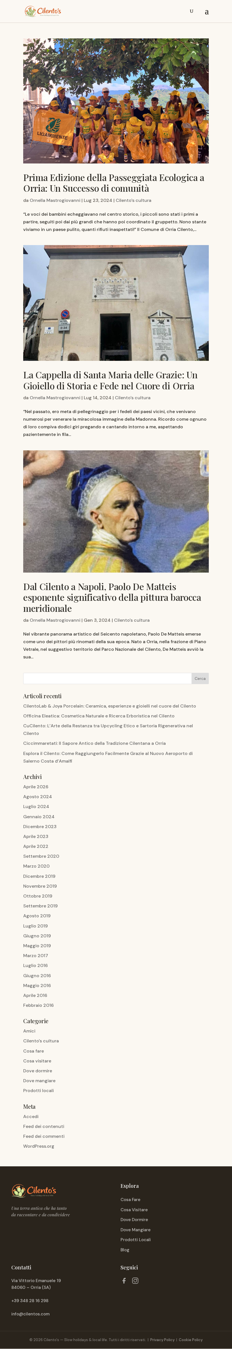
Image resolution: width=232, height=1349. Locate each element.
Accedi (30, 1116)
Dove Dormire (134, 1220)
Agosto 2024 (37, 797)
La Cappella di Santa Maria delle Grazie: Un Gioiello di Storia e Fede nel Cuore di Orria (110, 379)
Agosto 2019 (37, 916)
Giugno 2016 (37, 976)
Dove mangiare (39, 1081)
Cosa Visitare (134, 1210)
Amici (29, 1031)
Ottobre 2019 (37, 896)
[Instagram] (135, 1281)
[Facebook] (124, 1281)
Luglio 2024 (36, 806)
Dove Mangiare (136, 1230)
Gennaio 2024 (39, 817)
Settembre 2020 (41, 856)
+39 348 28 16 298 (29, 1301)
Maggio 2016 (37, 985)
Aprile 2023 (35, 836)
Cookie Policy (191, 1339)
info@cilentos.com (30, 1314)
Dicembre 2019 (39, 876)
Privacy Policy (162, 1339)
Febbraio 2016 (38, 1005)
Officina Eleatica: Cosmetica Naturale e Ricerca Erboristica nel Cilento (99, 716)
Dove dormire (37, 1071)
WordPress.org (38, 1146)
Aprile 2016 (35, 995)
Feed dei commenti (44, 1136)
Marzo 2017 (35, 956)
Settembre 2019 (40, 906)
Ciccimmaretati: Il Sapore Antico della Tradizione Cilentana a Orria (94, 743)
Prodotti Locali (136, 1240)
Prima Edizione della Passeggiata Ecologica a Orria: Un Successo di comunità (113, 182)
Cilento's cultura (133, 200)
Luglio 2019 (35, 926)
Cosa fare (33, 1051)
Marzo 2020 (36, 866)
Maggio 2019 (37, 946)
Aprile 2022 (35, 846)
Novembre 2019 (40, 886)
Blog (125, 1250)
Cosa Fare (130, 1199)
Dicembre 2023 (40, 827)
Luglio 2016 (35, 965)
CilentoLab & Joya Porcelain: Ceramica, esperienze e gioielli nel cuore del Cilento (109, 706)
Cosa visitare (37, 1061)
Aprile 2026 (35, 787)
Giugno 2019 (37, 936)
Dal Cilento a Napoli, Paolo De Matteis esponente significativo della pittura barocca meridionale (112, 597)
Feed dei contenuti (43, 1126)
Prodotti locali (38, 1090)
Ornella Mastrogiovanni (55, 200)
